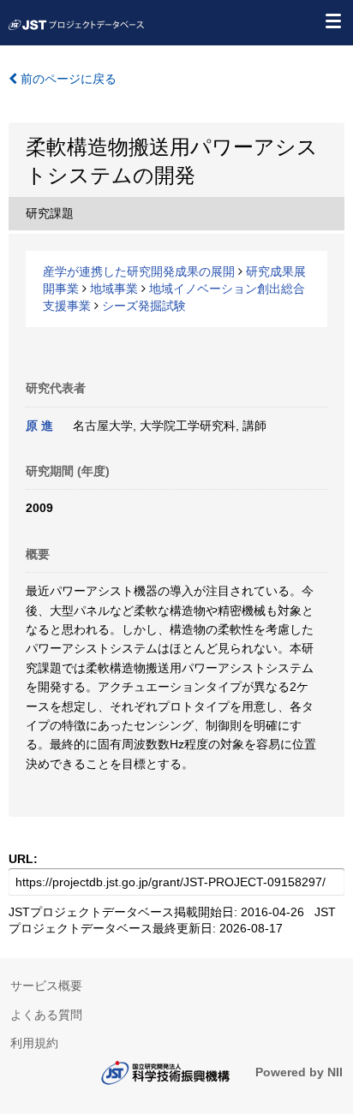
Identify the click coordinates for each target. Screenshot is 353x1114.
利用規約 (34, 1043)
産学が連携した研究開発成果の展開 (139, 271)
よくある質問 (46, 1015)
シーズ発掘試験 (144, 306)
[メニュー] (332, 21)
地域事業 (114, 288)
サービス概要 (46, 985)
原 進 (39, 425)
